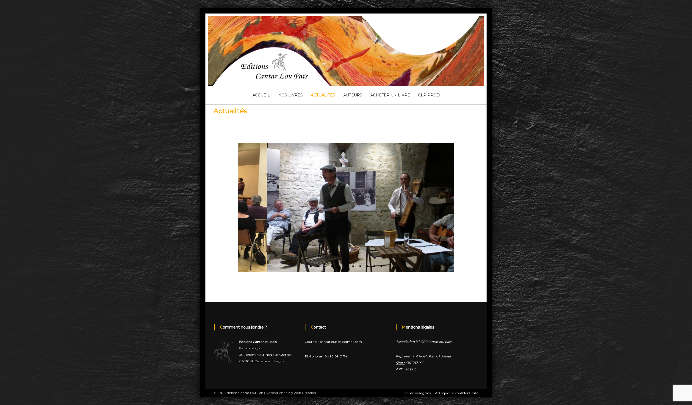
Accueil (261, 95)
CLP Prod (429, 95)
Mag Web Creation (301, 393)
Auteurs (352, 95)
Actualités (323, 95)
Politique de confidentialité (456, 393)
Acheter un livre (390, 95)
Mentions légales (417, 393)
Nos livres (290, 95)
